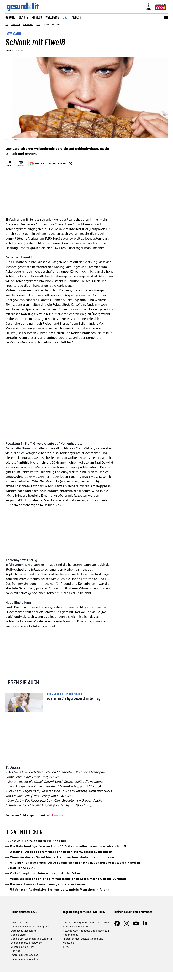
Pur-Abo (15, 951)
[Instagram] (126, 923)
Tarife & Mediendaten (75, 927)
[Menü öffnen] (165, 17)
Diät (65, 17)
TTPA (66, 947)
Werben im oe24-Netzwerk (26, 943)
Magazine (15, 24)
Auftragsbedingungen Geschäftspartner (86, 923)
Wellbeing (52, 17)
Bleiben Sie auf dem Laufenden (133, 912)
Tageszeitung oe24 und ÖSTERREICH (84, 912)
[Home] (6, 24)
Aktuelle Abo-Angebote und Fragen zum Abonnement (86, 933)
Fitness (37, 17)
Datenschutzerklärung (24, 931)
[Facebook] (117, 923)
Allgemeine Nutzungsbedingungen (31, 927)
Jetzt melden (55, 815)
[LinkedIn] (145, 923)
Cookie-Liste (18, 935)
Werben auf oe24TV (22, 947)
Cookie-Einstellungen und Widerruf (31, 939)
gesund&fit (28, 24)
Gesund (10, 17)
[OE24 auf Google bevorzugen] (70, 164)
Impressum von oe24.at (24, 955)
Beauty (23, 17)
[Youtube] (136, 923)
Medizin (76, 17)
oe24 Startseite (19, 923)
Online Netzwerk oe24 (24, 912)
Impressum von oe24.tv (24, 959)
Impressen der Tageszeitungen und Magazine (83, 941)
